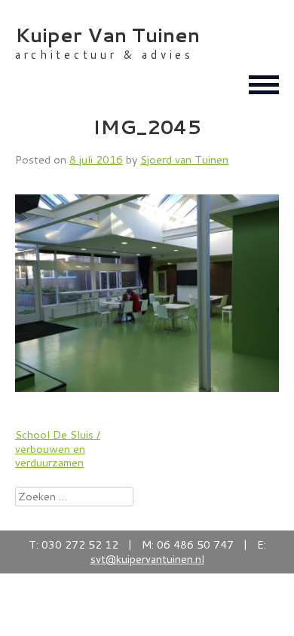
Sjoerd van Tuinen (184, 159)
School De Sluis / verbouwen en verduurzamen (57, 448)
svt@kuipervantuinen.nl (147, 559)
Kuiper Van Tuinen (107, 34)
